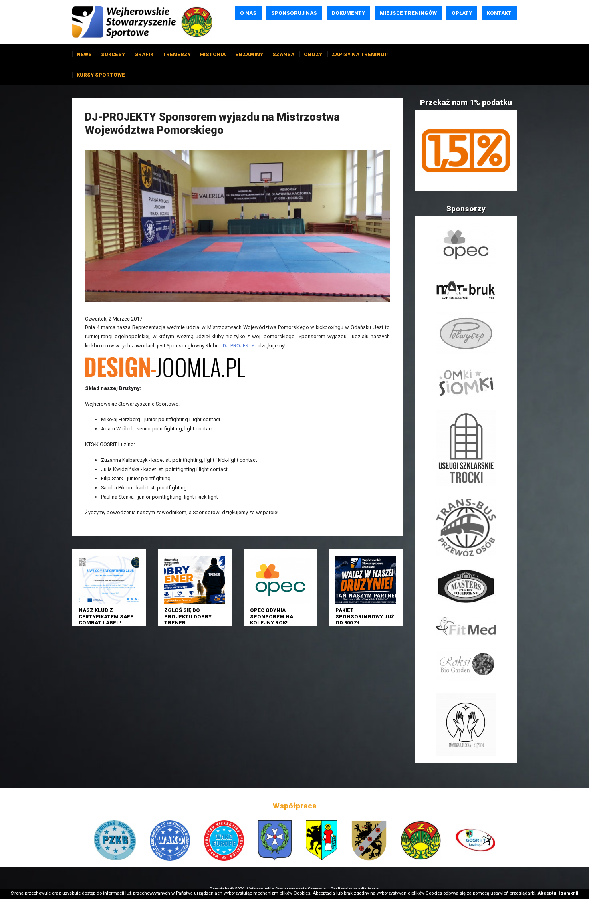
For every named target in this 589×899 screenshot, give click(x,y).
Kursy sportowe (101, 75)
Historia (213, 54)
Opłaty (462, 13)
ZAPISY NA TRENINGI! (359, 54)
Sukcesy (113, 54)
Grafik (143, 54)
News (84, 54)
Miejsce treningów (408, 13)
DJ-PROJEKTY (238, 346)
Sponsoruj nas (294, 13)
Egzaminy (249, 54)
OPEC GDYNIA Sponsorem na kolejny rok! (271, 616)
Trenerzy (177, 54)
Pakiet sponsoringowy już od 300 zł (364, 616)
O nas (248, 13)
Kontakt (499, 13)
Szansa (283, 54)
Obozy (313, 54)
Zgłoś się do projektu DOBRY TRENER (188, 616)
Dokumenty (348, 13)
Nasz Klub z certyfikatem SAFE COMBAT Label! (106, 616)
